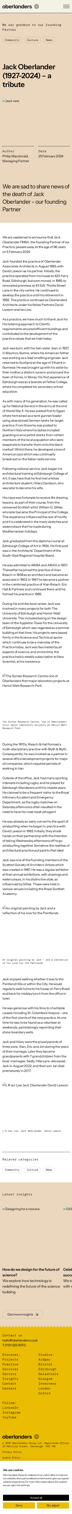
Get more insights (20, 1314)
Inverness (47, 1383)
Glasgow (45, 1379)
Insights (10, 1379)
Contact (9, 1383)
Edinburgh (47, 1369)
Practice (10, 1364)
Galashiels (48, 1374)
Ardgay (44, 1359)
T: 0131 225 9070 (14, 1345)
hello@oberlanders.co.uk (20, 1340)
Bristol (45, 1364)
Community (12, 40)
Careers (9, 1388)
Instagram (11, 1412)
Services (10, 1369)
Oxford (44, 1393)
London (44, 1388)
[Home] (20, 6)
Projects (10, 1359)
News (49, 40)
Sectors (9, 1374)
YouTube (9, 1417)
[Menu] (66, 6)
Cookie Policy (11, 1457)
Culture (32, 40)
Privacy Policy (11, 1452)
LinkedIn (10, 1408)
